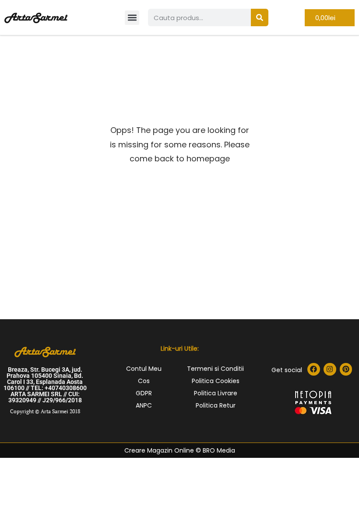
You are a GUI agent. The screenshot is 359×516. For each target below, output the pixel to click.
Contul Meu (144, 368)
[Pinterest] (346, 369)
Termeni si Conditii (215, 368)
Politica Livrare (215, 393)
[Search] (259, 17)
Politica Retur (216, 405)
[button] (132, 17)
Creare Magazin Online (159, 450)
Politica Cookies (215, 381)
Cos (144, 381)
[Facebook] (313, 369)
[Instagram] (330, 369)
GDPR (144, 393)
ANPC (144, 405)
